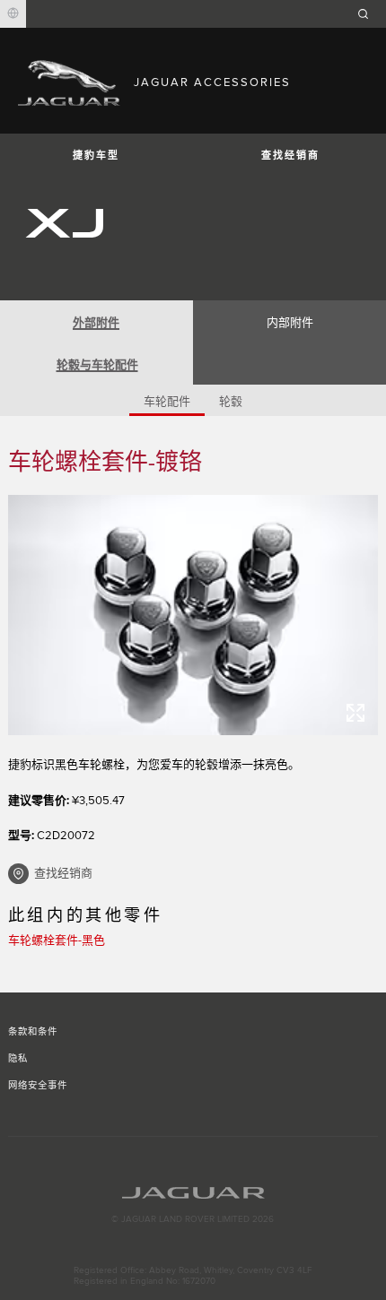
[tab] (96, 321)
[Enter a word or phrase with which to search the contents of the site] (369, 14)
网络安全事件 (37, 1085)
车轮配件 (167, 401)
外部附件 (96, 323)
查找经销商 (290, 155)
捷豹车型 (96, 155)
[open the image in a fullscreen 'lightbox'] (193, 615)
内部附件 (290, 323)
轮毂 (230, 401)
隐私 (18, 1058)
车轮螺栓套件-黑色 (56, 940)
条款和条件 (32, 1032)
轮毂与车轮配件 (97, 365)
